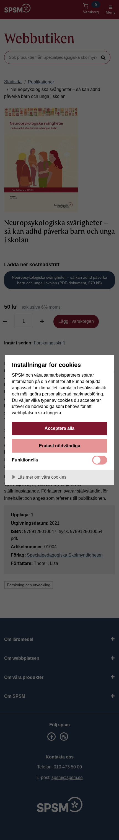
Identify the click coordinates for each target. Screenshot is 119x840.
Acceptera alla (59, 428)
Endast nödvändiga (59, 445)
